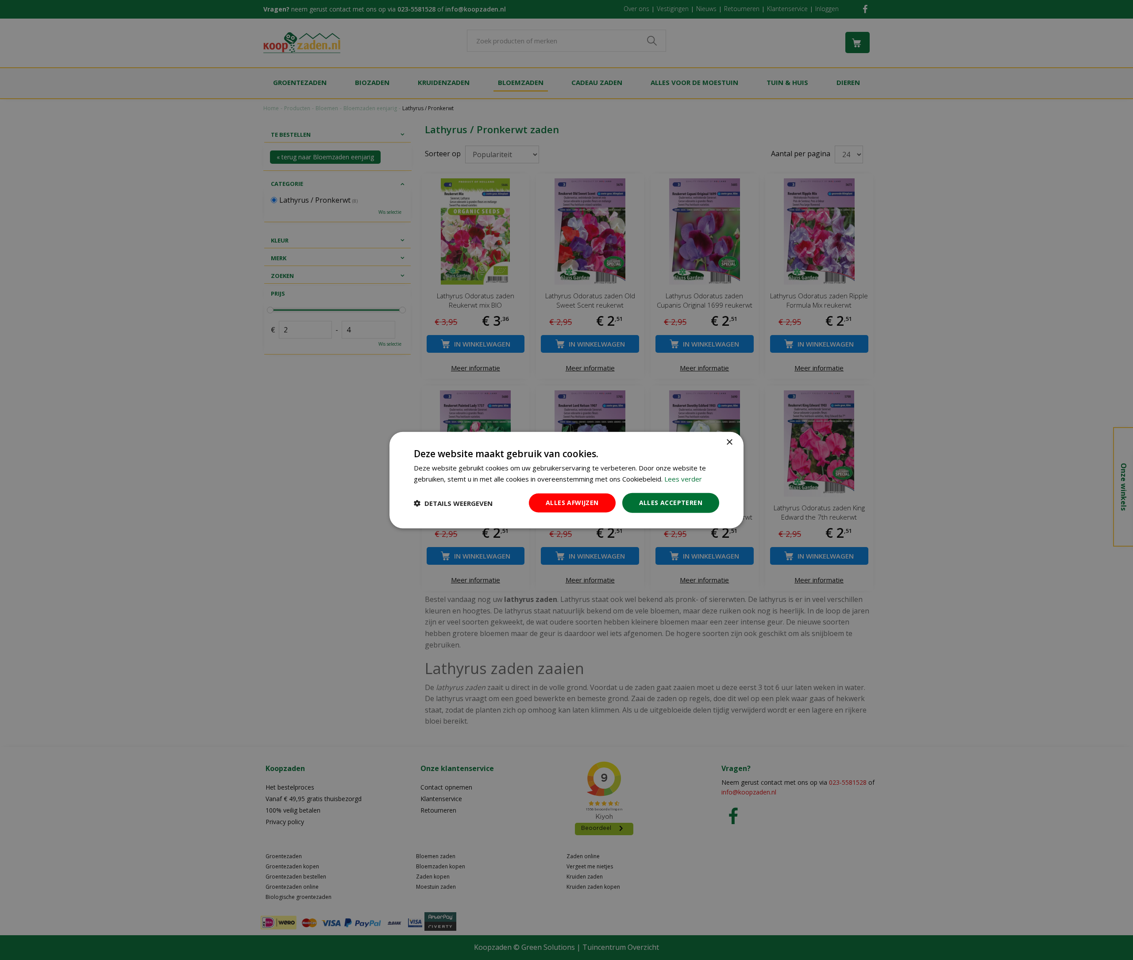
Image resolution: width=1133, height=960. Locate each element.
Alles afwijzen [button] (572, 502)
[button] (453, 503)
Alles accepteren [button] (670, 502)
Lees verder (683, 478)
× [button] (729, 442)
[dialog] (566, 480)
